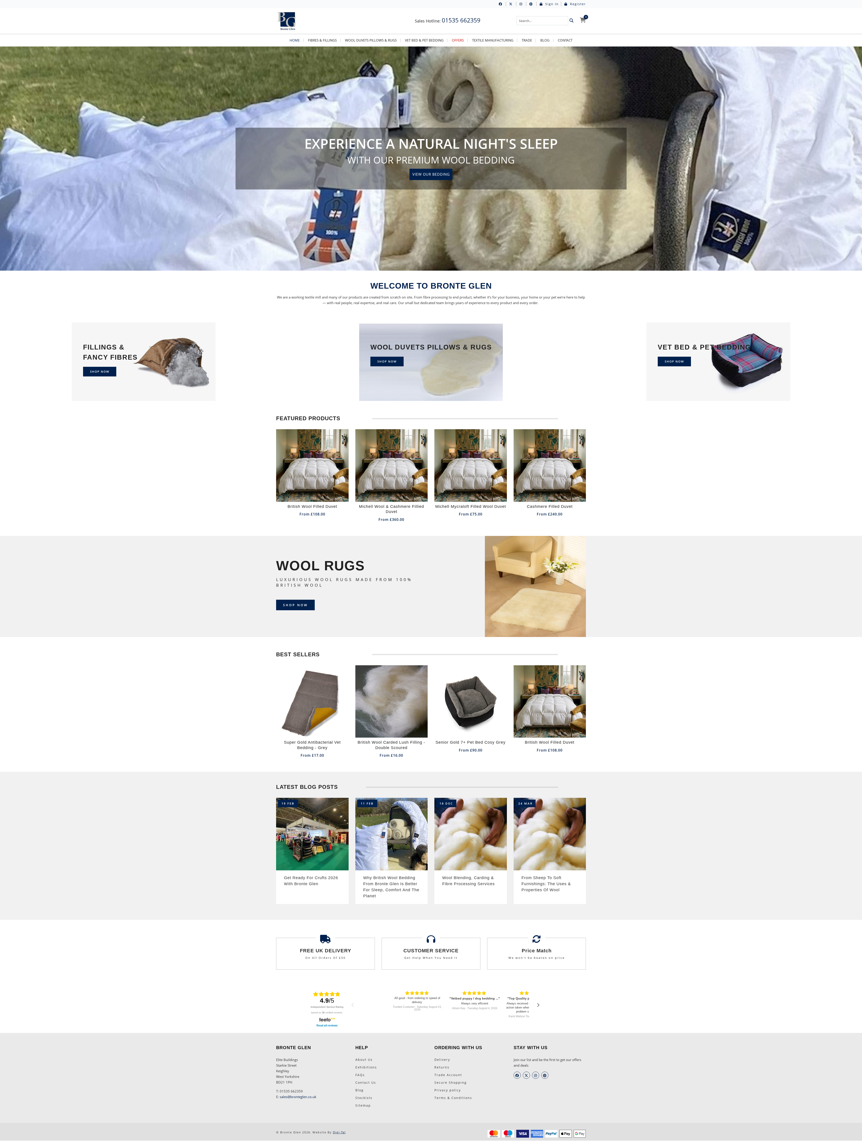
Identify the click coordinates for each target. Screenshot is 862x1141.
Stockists (363, 1098)
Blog (545, 40)
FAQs (360, 1075)
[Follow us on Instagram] (522, 4)
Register (577, 4)
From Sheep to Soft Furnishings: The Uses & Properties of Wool (546, 884)
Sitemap (363, 1105)
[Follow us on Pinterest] (533, 4)
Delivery (442, 1059)
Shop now (99, 371)
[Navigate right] (538, 1004)
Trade (527, 40)
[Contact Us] (431, 941)
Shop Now (295, 605)
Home (295, 40)
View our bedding (431, 174)
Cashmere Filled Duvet (550, 506)
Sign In (551, 4)
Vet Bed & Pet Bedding (424, 40)
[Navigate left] (352, 1004)
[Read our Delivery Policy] (325, 941)
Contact (565, 40)
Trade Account (448, 1075)
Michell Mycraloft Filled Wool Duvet (470, 506)
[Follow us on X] (512, 4)
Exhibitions (366, 1067)
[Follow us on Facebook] (502, 4)
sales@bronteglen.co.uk (298, 1097)
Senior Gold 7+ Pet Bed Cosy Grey (470, 742)
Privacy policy (447, 1090)
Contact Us (365, 1082)
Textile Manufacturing (492, 40)
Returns (441, 1067)
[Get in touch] (536, 941)
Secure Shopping (450, 1082)
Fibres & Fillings (322, 40)
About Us (364, 1059)
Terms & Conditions (453, 1098)
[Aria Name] (571, 21)
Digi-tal (339, 1132)
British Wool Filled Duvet (312, 506)
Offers (458, 40)
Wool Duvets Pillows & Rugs (371, 40)
